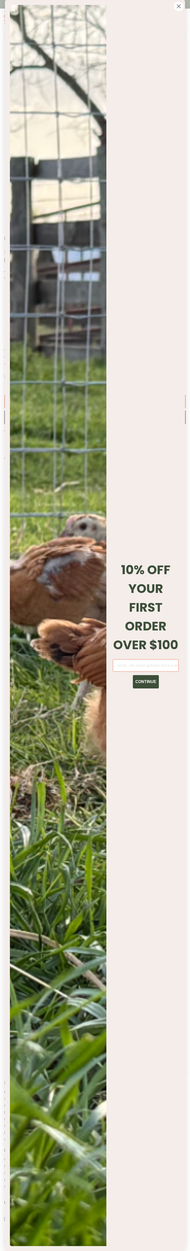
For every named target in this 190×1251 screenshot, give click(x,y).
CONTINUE (145, 682)
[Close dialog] (178, 6)
